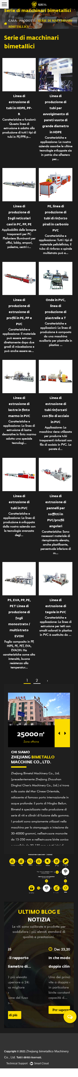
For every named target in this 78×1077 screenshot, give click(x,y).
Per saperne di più (37, 1010)
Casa (12, 20)
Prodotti (27, 20)
